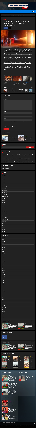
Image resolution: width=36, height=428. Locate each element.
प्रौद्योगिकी (3, 276)
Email (5, 115)
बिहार (3, 282)
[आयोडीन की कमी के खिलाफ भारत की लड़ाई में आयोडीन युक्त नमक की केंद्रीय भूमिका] (26, 359)
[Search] (34, 12)
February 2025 (4, 209)
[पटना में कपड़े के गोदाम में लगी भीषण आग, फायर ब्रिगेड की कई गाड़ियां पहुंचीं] (27, 78)
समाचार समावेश (4, 307)
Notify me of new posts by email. (9, 126)
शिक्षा (2, 301)
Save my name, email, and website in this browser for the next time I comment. (16, 122)
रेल (2, 293)
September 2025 (5, 196)
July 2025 (3, 200)
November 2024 (4, 215)
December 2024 (4, 213)
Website (5, 118)
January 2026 (4, 188)
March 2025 (4, 208)
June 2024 (3, 225)
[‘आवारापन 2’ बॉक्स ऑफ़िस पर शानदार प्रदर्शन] (5, 417)
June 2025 (3, 202)
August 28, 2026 (11, 394)
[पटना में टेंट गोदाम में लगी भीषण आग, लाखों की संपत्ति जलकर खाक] (17, 78)
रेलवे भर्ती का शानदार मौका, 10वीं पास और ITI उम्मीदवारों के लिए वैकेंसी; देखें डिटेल (15, 156)
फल (2, 278)
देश (2, 266)
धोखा (2, 268)
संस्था (3, 309)
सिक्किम (3, 311)
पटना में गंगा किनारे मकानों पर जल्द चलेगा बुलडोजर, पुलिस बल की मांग (29, 138)
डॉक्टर (3, 257)
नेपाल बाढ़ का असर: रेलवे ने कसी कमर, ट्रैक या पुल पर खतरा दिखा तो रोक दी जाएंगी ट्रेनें (16, 160)
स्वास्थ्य (3, 317)
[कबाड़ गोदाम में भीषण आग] (8, 78)
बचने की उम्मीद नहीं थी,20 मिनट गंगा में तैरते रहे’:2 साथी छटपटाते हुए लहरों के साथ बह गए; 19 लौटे (17, 161)
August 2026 (4, 175)
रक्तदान (3, 290)
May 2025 (3, 204)
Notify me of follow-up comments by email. (11, 124)
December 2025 (4, 190)
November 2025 (4, 192)
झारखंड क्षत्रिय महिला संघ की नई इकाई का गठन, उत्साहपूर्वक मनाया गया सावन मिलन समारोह (17, 154)
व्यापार (3, 299)
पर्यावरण (3, 274)
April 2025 (3, 206)
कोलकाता (3, 243)
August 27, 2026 (11, 380)
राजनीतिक (3, 292)
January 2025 (4, 211)
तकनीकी (3, 261)
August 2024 (4, 221)
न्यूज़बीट (4, 19)
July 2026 (3, 177)
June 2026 (3, 179)
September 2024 (5, 219)
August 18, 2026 (11, 140)
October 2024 (4, 217)
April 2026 (3, 182)
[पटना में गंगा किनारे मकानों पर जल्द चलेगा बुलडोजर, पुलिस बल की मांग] (21, 138)
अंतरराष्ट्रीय (3, 237)
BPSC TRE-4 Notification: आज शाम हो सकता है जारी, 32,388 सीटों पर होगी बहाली (12, 138)
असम (3, 239)
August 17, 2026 (11, 404)
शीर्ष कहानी (3, 305)
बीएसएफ (3, 284)
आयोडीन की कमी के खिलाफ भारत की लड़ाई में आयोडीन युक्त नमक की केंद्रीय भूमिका (16, 158)
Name (5, 111)
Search (4, 144)
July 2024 (3, 223)
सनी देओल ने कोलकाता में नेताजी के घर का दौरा (12, 410)
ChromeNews (30, 425)
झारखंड (3, 251)
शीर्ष (2, 303)
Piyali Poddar (7, 25)
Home (2, 422)
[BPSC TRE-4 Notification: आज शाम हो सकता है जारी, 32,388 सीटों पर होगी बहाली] (5, 138)
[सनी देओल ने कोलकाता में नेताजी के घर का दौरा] (5, 410)
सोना (2, 315)
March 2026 (4, 184)
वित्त (2, 297)
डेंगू (2, 255)
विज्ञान (3, 295)
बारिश (3, 280)
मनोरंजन (3, 286)
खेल (2, 245)
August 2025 (4, 198)
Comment (6, 99)
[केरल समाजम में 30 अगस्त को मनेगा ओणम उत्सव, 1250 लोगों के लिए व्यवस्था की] (26, 365)
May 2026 (3, 180)
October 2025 (4, 194)
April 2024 (3, 229)
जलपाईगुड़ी (3, 247)
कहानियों (3, 241)
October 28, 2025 (12, 25)
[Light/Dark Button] (33, 11)
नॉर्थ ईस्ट (3, 270)
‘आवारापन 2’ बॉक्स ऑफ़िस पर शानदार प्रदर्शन (11, 417)
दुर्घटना (3, 264)
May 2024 (3, 227)
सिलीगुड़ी (3, 313)
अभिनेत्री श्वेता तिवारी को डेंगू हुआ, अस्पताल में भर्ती (12, 403)
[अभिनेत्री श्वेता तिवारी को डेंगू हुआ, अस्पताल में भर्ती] (5, 403)
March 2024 (4, 231)
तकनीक (3, 259)
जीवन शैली (3, 249)
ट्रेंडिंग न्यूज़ (3, 253)
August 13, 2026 (11, 411)
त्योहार (3, 262)
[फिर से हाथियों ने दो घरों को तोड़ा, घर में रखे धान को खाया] (22, 378)
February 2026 (4, 186)
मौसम (3, 288)
